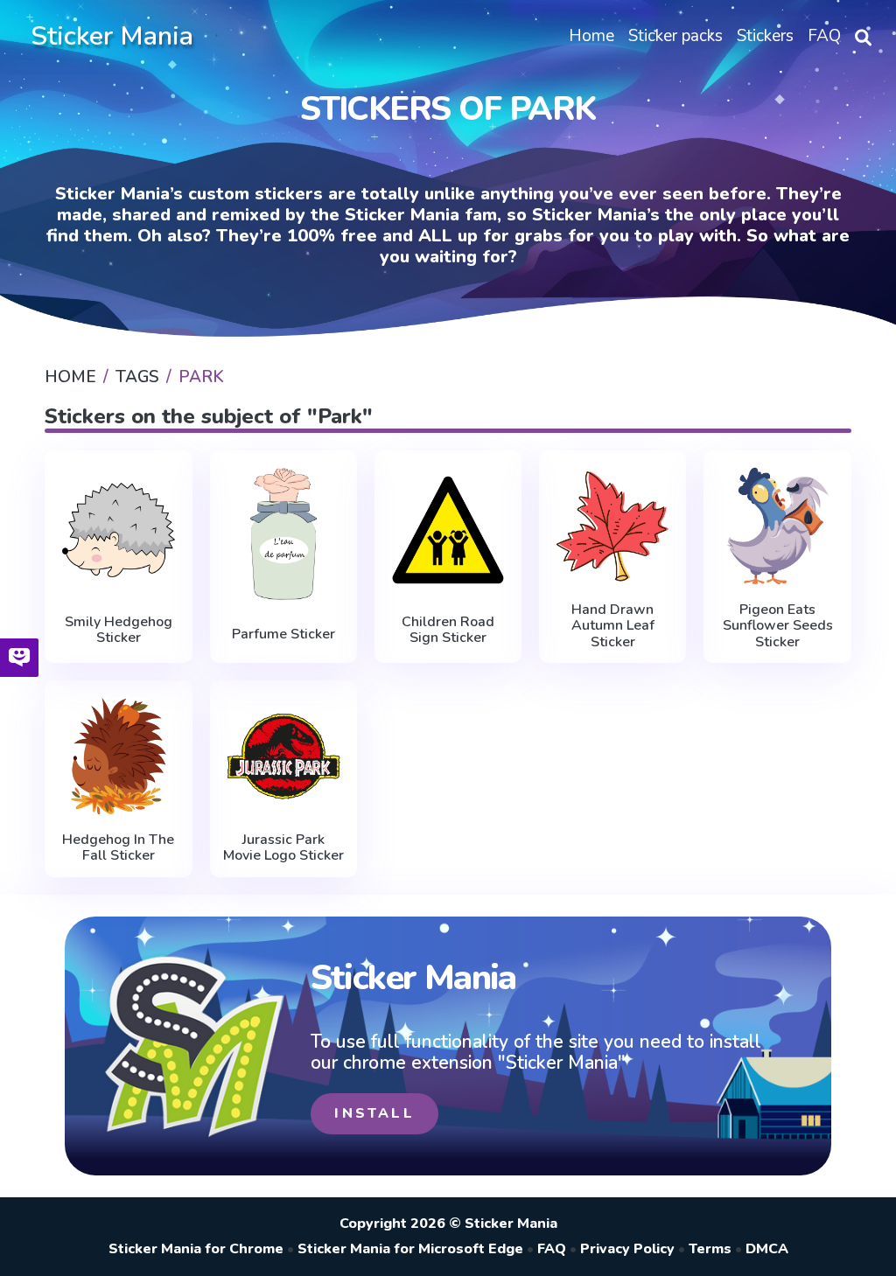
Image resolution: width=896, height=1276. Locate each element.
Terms (710, 1249)
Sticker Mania (112, 36)
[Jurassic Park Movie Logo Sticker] (283, 756)
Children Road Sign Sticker (448, 630)
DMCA (767, 1249)
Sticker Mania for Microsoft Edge (410, 1249)
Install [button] (374, 1113)
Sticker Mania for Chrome (196, 1249)
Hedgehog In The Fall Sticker (118, 848)
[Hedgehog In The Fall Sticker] (118, 756)
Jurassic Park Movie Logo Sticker (283, 848)
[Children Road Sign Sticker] (448, 530)
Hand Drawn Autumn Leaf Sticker (612, 626)
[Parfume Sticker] (283, 534)
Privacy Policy (627, 1249)
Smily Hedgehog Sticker (118, 630)
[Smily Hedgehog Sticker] (118, 530)
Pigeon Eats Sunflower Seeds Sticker (778, 626)
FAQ (551, 1249)
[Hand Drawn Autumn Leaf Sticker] (612, 526)
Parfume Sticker (283, 634)
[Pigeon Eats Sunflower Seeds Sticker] (777, 526)
